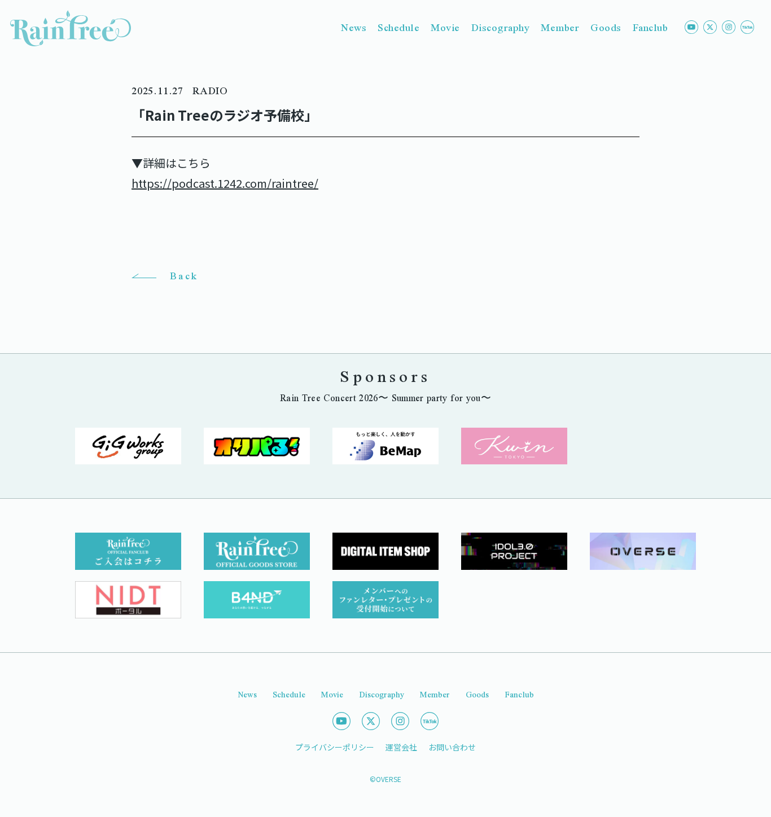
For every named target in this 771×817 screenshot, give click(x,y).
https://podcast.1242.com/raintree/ (225, 183)
